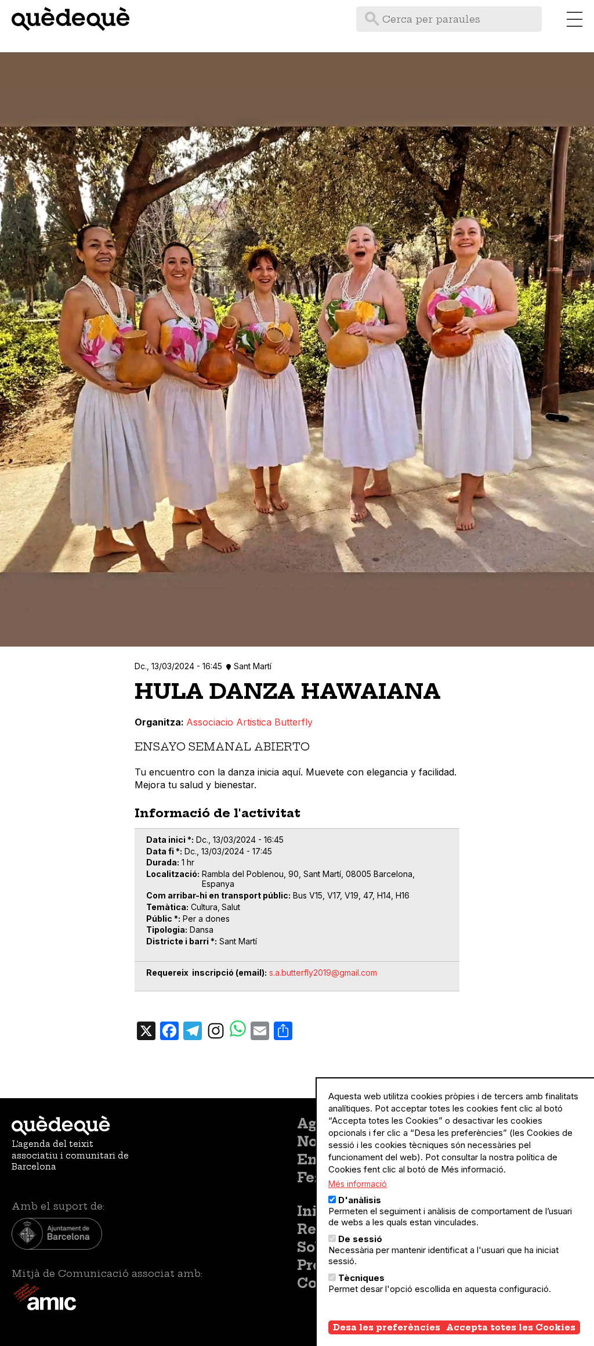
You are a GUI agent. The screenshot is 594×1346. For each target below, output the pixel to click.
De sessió (360, 1238)
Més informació (357, 1184)
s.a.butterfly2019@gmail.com (323, 972)
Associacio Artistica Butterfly (249, 722)
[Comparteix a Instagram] (215, 1030)
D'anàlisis (359, 1200)
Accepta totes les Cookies (510, 1327)
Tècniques (361, 1277)
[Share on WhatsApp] (237, 1030)
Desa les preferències (386, 1327)
